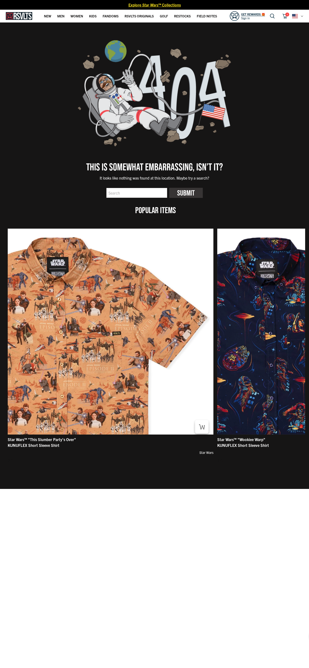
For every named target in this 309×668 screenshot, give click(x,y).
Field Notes (207, 16)
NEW (47, 16)
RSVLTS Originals (139, 16)
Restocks (182, 16)
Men (60, 16)
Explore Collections (154, 4)
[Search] (272, 16)
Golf (164, 16)
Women (76, 16)
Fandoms (111, 16)
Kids (93, 16)
